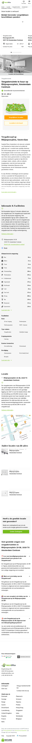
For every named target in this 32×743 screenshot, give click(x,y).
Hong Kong (19, 707)
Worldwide (19, 716)
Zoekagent (4, 686)
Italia (2, 721)
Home (2, 7)
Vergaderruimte (16, 7)
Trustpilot (4, 646)
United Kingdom (6, 713)
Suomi (3, 705)
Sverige (3, 699)
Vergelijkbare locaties (16, 117)
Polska (18, 705)
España (3, 716)
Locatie (8, 7)
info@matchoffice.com (7, 673)
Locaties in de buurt (16, 123)
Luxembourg (5, 710)
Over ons (4, 688)
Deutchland (5, 707)
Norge (3, 702)
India (17, 713)
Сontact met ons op (23, 690)
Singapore (19, 710)
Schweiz (18, 699)
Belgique (19, 719)
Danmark (4, 696)
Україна (18, 702)
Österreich (19, 696)
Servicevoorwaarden (20, 730)
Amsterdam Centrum (6, 8)
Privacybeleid (7, 730)
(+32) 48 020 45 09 (6, 675)
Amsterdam (25, 7)
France (3, 719)
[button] (23, 22)
